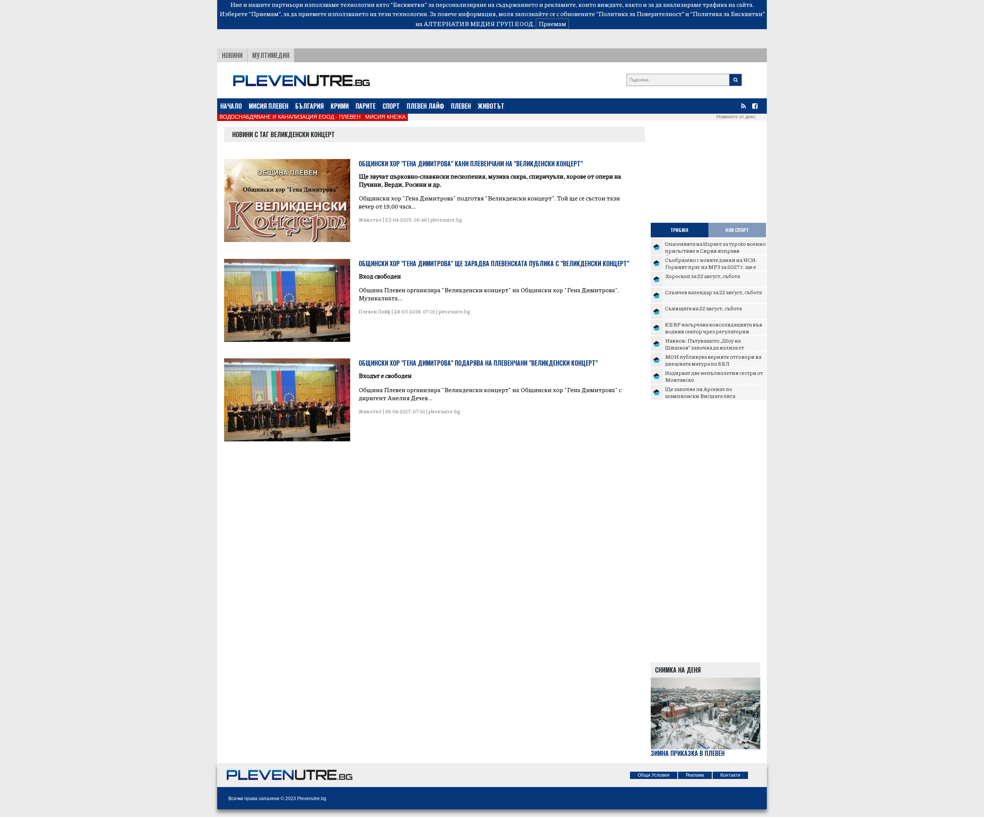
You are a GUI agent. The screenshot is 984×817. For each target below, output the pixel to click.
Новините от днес (736, 116)
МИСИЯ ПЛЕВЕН (268, 106)
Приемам (552, 23)
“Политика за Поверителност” (640, 13)
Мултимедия (270, 55)
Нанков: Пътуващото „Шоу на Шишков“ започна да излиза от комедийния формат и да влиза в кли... (714, 347)
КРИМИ (340, 106)
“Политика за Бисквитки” (727, 13)
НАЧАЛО (231, 106)
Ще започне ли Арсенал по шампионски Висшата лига (700, 392)
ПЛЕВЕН (461, 106)
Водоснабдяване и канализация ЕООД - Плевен (290, 117)
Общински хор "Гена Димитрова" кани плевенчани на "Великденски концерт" (471, 163)
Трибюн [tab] (679, 230)
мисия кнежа (385, 117)
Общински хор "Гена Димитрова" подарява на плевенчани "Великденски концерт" (478, 363)
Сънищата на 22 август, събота (703, 308)
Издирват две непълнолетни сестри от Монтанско (714, 376)
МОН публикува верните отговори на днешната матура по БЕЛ (713, 360)
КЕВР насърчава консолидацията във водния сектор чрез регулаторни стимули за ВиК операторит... (713, 330)
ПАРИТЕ (366, 106)
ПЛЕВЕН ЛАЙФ (425, 106)
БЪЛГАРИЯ (309, 106)
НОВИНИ (232, 55)
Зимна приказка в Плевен (688, 753)
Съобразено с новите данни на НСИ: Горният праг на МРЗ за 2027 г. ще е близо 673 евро (711, 266)
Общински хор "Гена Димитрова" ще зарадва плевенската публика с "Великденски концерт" (494, 263)
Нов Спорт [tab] (737, 230)
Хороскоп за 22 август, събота (702, 276)
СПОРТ (391, 106)
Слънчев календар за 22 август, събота (713, 292)
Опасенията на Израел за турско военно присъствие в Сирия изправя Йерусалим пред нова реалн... (715, 250)
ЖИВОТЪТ (491, 106)
